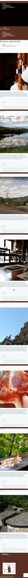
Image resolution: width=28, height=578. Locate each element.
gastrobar (8, 170)
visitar (21, 232)
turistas (18, 232)
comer (11, 424)
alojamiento (15, 106)
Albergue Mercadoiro (7, 106)
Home (4, 44)
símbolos (17, 109)
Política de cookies (10, 576)
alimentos (24, 296)
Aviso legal (2, 576)
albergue (5, 168)
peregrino (25, 299)
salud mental (22, 362)
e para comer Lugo (22, 424)
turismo (21, 109)
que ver (10, 232)
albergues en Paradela (23, 168)
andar (14, 548)
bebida (4, 424)
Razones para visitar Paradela (11, 174)
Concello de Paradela (16, 549)
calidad (8, 424)
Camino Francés (11, 107)
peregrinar (19, 550)
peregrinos (12, 109)
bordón (20, 106)
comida (4, 299)
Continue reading (4, 99)
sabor (7, 426)
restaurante (5, 171)
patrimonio (23, 231)
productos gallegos (22, 425)
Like (4, 104)
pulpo (4, 426)
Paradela (24, 107)
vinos (10, 426)
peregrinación (6, 109)
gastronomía (18, 107)
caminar (4, 298)
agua (4, 296)
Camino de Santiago (13, 169)
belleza (14, 485)
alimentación (19, 296)
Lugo (15, 231)
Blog (4, 103)
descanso (23, 549)
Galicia (4, 170)
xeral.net (4, 101)
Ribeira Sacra (12, 171)
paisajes (25, 486)
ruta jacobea (5, 552)
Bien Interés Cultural (21, 485)
